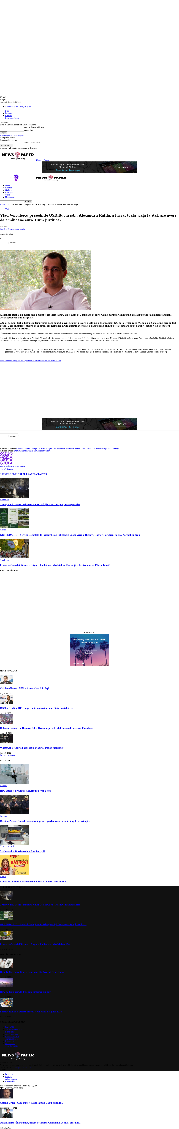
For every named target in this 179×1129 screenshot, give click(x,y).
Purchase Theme (12, 118)
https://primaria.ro (7, 469)
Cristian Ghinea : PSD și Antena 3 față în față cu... (27, 688)
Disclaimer (9, 1074)
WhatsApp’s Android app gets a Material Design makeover (31, 747)
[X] (34, 242)
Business (3, 785)
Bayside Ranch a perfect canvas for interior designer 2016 (31, 1011)
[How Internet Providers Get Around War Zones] (14, 783)
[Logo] (17, 181)
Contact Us (10, 1081)
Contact (8, 115)
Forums (8, 113)
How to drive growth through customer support (25, 991)
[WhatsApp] (53, 242)
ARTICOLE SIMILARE (11, 474)
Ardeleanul (4, 499)
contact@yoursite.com (21, 1067)
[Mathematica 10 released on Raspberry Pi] (14, 844)
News (7, 185)
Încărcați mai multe (8, 755)
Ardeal (3, 530)
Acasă (2, 204)
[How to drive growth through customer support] (6, 987)
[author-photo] (6, 464)
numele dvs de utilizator (34, 127)
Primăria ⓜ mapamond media (12, 229)
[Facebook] (25, 242)
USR (8, 204)
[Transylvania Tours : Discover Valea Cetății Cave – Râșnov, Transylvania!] (14, 497)
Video (7, 195)
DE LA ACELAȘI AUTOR (35, 474)
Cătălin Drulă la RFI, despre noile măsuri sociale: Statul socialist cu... (37, 708)
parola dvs (28, 130)
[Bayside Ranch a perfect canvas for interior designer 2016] (6, 1007)
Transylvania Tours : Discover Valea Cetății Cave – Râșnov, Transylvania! (40, 504)
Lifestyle (8, 192)
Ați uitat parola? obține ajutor (12, 135)
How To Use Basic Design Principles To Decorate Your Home (32, 972)
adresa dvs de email (32, 142)
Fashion (8, 188)
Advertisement (11, 1079)
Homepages (10, 197)
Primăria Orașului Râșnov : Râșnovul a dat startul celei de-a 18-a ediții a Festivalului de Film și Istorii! (55, 565)
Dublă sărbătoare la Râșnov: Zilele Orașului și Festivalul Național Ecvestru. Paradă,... (46, 728)
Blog (7, 111)
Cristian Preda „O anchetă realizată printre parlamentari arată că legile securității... (45, 821)
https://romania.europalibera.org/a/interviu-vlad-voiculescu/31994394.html (30, 361)
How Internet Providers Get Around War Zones (25, 790)
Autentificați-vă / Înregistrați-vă (18, 106)
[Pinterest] (44, 242)
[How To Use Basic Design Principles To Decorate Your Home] (6, 967)
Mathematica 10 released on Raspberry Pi (22, 851)
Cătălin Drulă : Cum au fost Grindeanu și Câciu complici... (31, 1102)
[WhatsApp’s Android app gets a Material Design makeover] (6, 743)
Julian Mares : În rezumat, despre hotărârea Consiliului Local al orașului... (40, 1122)
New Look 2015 (7, 846)
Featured (3, 816)
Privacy (8, 1076)
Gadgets (8, 190)
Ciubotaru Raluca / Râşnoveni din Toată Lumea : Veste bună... (34, 881)
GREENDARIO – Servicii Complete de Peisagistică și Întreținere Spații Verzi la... (43, 924)
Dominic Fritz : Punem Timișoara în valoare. (32, 451)
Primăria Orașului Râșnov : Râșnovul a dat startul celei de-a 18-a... (36, 944)
